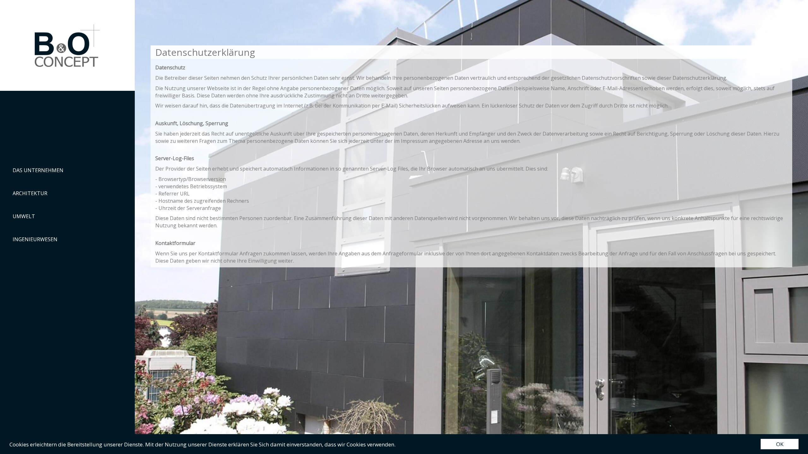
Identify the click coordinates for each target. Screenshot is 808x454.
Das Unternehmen (38, 170)
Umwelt (24, 216)
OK (779, 444)
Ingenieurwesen (35, 239)
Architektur (30, 193)
